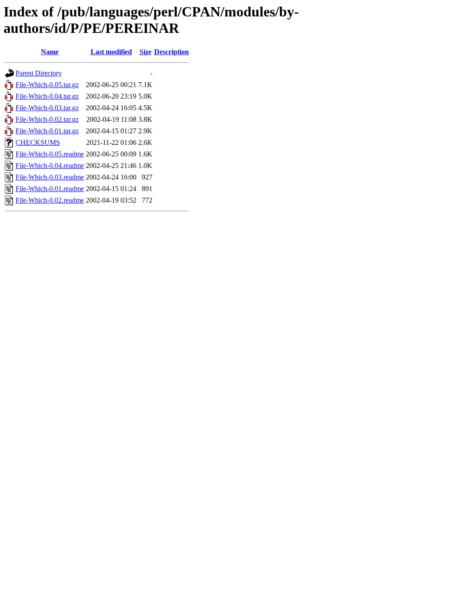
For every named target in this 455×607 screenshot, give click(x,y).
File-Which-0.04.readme (50, 165)
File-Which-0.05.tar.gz (47, 84)
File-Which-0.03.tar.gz (47, 108)
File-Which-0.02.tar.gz (47, 119)
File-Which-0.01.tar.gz (47, 131)
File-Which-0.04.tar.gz (47, 96)
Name (50, 52)
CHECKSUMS (38, 142)
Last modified (111, 52)
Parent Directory (39, 73)
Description (171, 52)
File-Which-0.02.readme (50, 200)
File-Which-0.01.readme (50, 188)
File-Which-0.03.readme (50, 177)
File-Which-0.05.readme (50, 154)
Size (146, 52)
